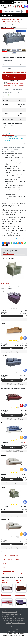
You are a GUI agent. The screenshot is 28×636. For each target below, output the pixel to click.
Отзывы (6, 96)
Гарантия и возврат (8, 618)
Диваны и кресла (7, 614)
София (3, 323)
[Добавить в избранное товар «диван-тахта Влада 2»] (5, 83)
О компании (17, 614)
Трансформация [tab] (8, 92)
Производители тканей (9, 612)
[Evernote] (25, 243)
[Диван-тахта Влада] (14, 398)
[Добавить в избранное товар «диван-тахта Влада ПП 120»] (25, 544)
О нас (18, 610)
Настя (2, 291)
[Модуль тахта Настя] (14, 298)
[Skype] (16, 243)
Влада (3, 390)
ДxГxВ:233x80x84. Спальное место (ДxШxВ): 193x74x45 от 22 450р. (14, 138)
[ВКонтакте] (3, 243)
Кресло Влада (5, 283)
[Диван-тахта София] (14, 330)
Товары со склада (17, 620)
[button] (8, 15)
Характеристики (17, 89)
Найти (23, 11)
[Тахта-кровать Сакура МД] (14, 363)
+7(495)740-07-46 (22, 6)
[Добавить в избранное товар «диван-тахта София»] (25, 348)
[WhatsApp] (11, 243)
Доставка (19, 92)
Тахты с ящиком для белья (11, 559)
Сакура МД (4, 355)
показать (6, 253)
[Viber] (9, 243)
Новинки (11, 616)
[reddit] (22, 243)
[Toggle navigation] (3, 2)
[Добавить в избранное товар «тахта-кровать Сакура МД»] (25, 380)
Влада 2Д (3, 423)
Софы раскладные (8, 571)
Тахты (5, 567)
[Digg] (7, 245)
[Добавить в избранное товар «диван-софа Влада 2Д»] (25, 447)
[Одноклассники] (5, 243)
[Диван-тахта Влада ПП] (14, 462)
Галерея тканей (7, 620)
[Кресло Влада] (14, 270)
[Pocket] (5, 245)
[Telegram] (14, 243)
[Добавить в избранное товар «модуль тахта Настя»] (25, 316)
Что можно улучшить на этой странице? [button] (11, 575)
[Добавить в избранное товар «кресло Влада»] (25, 512)
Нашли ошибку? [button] (21, 239)
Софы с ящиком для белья (11, 555)
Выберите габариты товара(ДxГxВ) (14, 57)
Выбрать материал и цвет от (14, 76)
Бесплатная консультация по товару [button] (14, 85)
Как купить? (5, 610)
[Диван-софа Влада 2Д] (14, 430)
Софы (4, 563)
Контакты (5, 616)
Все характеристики (8, 133)
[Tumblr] (7, 243)
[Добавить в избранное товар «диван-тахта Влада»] (25, 415)
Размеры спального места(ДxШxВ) (14, 65)
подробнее (12, 316)
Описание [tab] (6, 89)
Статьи (23, 610)
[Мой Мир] (20, 243)
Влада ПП (3, 455)
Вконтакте (21, 623)
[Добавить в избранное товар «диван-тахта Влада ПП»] (25, 480)
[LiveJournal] (3, 245)
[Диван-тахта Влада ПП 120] (14, 526)
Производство (19, 618)
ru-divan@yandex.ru (12, 623)
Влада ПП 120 (5, 519)
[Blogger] (18, 243)
